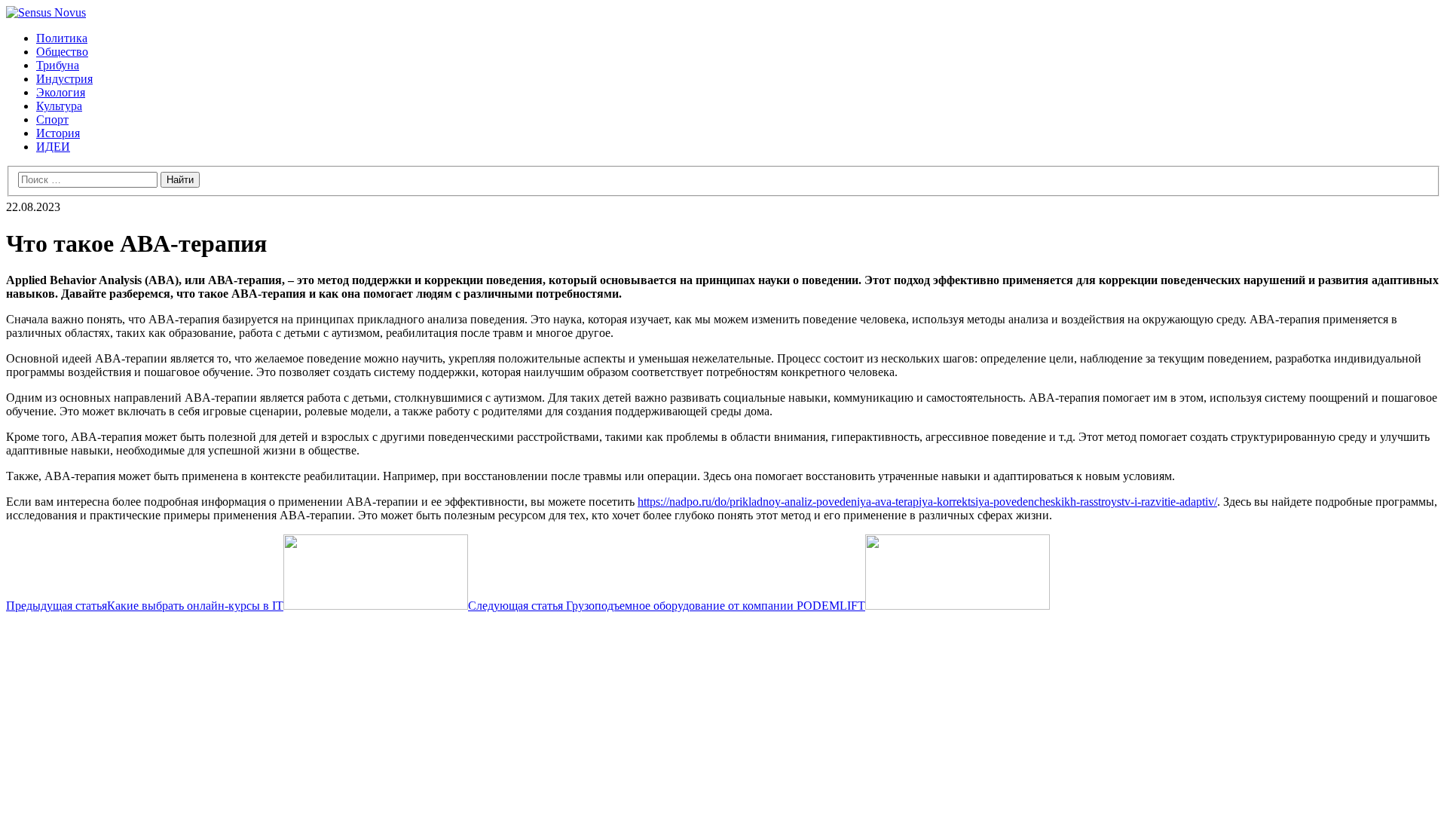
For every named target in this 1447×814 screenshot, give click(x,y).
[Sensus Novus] (46, 12)
